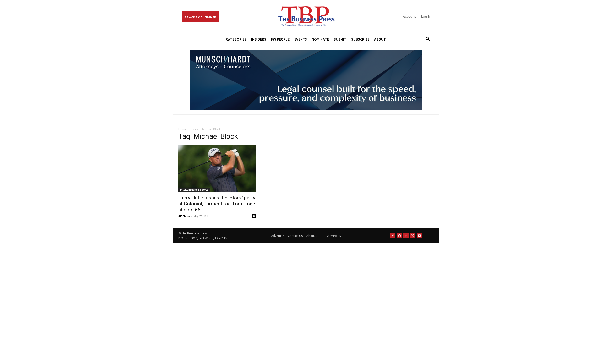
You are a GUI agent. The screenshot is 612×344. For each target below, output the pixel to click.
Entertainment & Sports (194, 189)
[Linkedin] (406, 235)
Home (182, 129)
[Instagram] (399, 235)
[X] (412, 235)
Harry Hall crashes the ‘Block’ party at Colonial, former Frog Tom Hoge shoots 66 (216, 204)
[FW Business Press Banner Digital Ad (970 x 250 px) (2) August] (306, 80)
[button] (426, 39)
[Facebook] (393, 235)
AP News (184, 216)
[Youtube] (419, 235)
